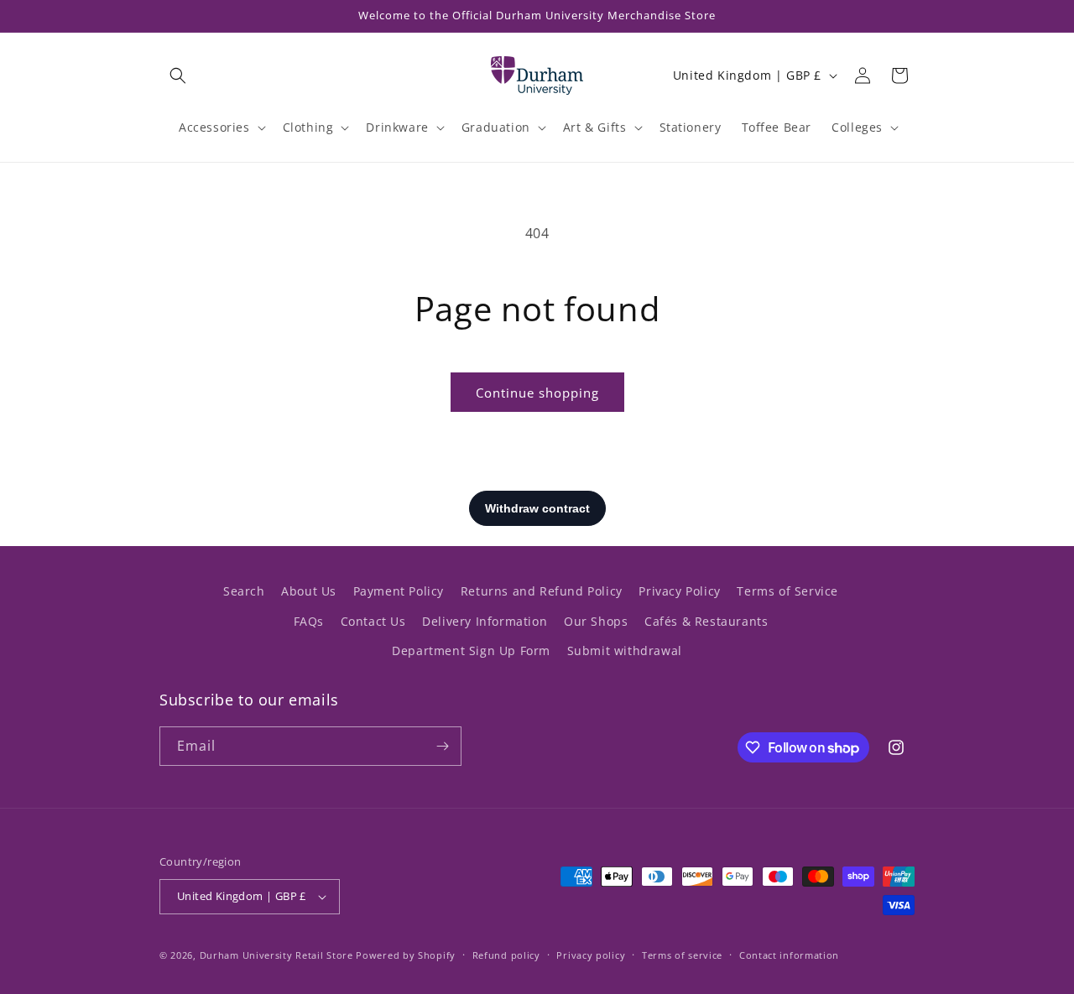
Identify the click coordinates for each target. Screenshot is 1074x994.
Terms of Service (787, 591)
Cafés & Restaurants (706, 621)
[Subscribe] (442, 746)
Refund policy (506, 955)
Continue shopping (537, 392)
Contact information (789, 955)
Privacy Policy (679, 591)
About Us (308, 591)
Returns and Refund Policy (542, 591)
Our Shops (596, 621)
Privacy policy (590, 955)
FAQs (309, 621)
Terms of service (682, 955)
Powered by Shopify (406, 955)
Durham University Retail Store (276, 955)
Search (244, 591)
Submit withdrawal (624, 650)
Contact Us (373, 621)
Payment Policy (398, 591)
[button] (177, 75)
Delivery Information (484, 621)
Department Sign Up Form (471, 650)
